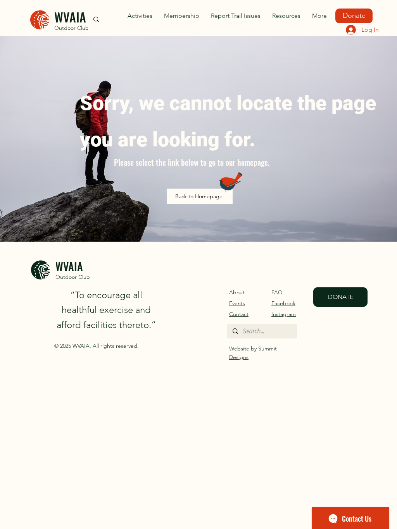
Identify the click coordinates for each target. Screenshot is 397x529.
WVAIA (70, 17)
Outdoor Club (71, 27)
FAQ (277, 292)
